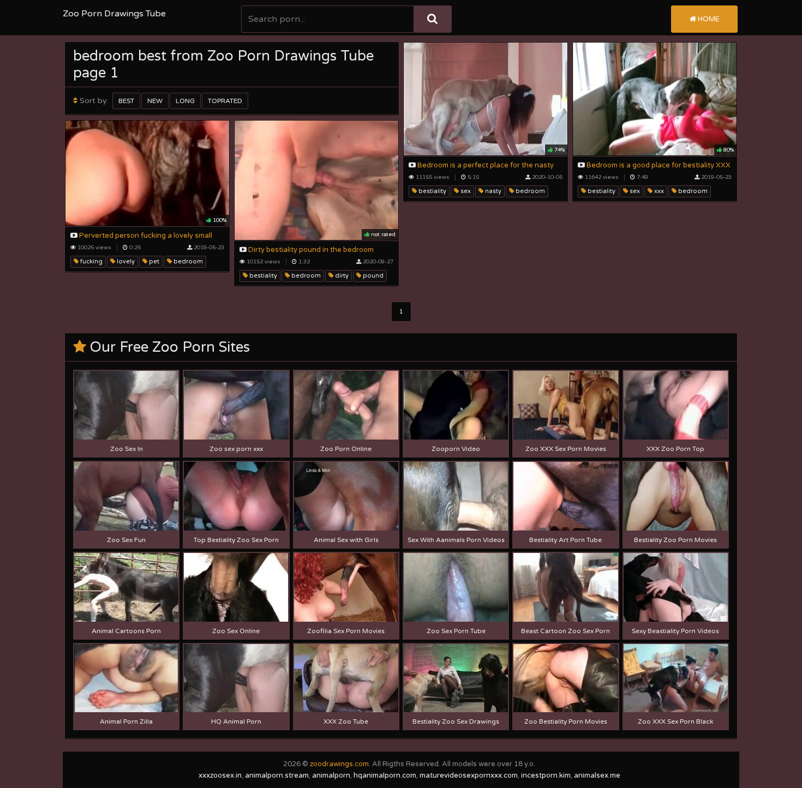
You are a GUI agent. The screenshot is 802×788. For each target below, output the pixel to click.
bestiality (431, 191)
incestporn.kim (546, 775)
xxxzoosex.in (220, 775)
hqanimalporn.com (385, 775)
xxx (658, 191)
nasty (492, 191)
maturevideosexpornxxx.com (469, 775)
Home (708, 19)
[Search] (432, 19)
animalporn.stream (277, 775)
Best (126, 101)
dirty (341, 275)
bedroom (529, 191)
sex (465, 191)
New (155, 101)
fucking (91, 261)
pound (372, 275)
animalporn (331, 775)
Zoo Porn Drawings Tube (114, 13)
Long (185, 101)
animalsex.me (597, 775)
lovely (125, 261)
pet (153, 261)
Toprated (225, 101)
